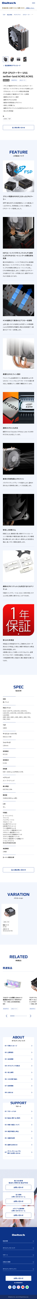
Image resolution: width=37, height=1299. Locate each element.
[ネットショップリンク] (18, 1269)
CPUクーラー (23, 80)
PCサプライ (14, 80)
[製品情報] (18, 1241)
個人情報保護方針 (18, 1282)
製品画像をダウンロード (13, 65)
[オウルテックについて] (18, 1248)
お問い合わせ (18, 1187)
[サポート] (18, 1255)
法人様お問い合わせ (18, 128)
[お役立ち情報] (18, 1262)
